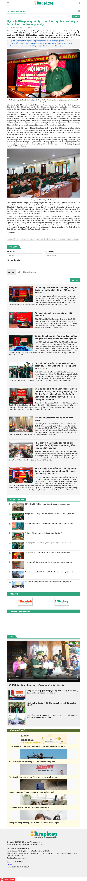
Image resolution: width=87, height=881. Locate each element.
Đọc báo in (13, 594)
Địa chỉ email (49, 252)
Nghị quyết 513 (13, 239)
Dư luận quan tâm (16, 500)
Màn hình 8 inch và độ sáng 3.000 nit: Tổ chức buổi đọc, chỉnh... (33, 792)
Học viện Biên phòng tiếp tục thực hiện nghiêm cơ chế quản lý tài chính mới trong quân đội (43, 23)
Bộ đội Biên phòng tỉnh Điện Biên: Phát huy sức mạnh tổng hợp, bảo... (49, 582)
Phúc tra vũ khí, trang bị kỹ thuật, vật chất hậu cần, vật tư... (45, 533)
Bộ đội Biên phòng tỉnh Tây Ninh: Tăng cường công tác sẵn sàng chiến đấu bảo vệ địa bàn (56, 337)
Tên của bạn (11, 252)
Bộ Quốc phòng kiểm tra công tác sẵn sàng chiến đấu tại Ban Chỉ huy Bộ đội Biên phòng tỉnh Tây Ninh (55, 366)
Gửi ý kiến (75, 280)
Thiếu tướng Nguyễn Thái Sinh (68, 239)
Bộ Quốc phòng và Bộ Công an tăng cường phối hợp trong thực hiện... (49, 523)
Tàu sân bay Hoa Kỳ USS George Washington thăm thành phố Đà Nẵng (49, 572)
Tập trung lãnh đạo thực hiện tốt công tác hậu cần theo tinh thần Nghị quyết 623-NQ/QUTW (42, 41)
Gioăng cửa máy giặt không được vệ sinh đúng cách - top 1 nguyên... (34, 823)
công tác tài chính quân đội (46, 239)
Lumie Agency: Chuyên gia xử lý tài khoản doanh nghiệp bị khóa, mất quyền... (38, 747)
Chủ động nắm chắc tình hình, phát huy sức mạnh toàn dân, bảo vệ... (48, 543)
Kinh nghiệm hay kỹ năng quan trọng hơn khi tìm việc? (29, 807)
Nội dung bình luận (13, 260)
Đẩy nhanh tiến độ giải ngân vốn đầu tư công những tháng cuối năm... (49, 562)
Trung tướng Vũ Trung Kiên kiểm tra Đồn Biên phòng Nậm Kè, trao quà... (50, 514)
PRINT (77, 16)
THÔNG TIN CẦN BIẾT (17, 730)
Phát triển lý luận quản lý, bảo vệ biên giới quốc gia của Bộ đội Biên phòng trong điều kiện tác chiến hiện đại (55, 445)
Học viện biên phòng (27, 239)
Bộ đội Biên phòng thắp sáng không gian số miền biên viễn (36, 685)
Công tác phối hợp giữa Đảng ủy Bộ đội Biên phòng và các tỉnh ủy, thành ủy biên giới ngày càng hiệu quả (52, 692)
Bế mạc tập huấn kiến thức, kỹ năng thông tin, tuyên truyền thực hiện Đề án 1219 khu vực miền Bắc (56, 290)
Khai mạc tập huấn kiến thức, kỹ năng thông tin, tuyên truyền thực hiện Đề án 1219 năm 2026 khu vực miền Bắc (55, 471)
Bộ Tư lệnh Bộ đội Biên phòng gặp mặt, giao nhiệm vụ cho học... (47, 504)
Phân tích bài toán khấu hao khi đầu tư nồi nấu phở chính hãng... (33, 777)
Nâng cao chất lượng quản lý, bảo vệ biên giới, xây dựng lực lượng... (48, 552)
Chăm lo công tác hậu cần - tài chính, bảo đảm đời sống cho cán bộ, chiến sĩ (36, 46)
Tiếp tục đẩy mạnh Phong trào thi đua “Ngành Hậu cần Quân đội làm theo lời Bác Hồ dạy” (41, 43)
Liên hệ (9, 864)
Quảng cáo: (15, 862)
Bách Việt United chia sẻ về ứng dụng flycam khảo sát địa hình (32, 762)
